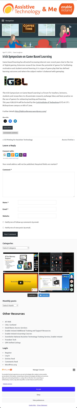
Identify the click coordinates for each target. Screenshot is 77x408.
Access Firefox (67, 140)
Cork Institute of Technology (47, 102)
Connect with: (8, 151)
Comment (7, 170)
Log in (7, 355)
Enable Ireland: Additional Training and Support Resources (28, 331)
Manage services (7, 384)
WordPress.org (11, 364)
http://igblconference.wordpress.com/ (30, 111)
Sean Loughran (17, 52)
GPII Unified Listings (13, 342)
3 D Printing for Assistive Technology (18, 140)
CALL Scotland (10, 325)
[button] (74, 370)
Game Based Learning (10, 133)
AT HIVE (8, 322)
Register (8, 353)
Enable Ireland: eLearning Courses (18, 334)
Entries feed (10, 358)
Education (8, 128)
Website (6, 216)
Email (5, 209)
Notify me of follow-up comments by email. (22, 222)
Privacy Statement (42, 405)
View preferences (38, 400)
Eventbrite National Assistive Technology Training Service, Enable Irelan (33, 337)
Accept (38, 389)
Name (6, 202)
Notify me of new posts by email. (18, 227)
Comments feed (11, 361)
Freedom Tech (10, 340)
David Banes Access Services (16, 328)
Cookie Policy (32, 405)
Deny (38, 395)
